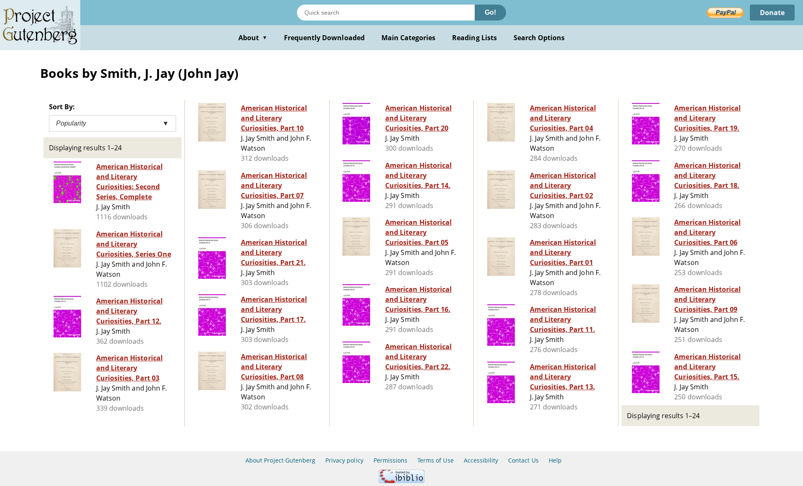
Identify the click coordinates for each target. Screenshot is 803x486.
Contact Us (523, 460)
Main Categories (408, 37)
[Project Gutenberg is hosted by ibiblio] (401, 481)
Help (555, 460)
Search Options (539, 37)
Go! (490, 12)
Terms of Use (435, 460)
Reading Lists (474, 37)
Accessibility (481, 460)
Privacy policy (344, 460)
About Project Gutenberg (280, 460)
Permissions (390, 460)
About (252, 37)
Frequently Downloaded (324, 37)
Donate (772, 12)
